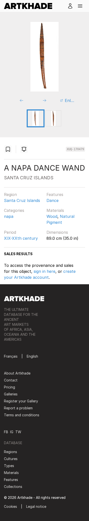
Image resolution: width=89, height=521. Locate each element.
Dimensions (57, 232)
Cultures (11, 459)
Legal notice (36, 506)
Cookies (10, 506)
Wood (51, 216)
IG (11, 432)
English (32, 356)
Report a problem (18, 408)
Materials (55, 210)
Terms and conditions (21, 415)
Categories (14, 210)
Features (54, 194)
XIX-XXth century (21, 238)
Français (11, 356)
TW (18, 432)
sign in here (44, 271)
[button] (80, 6)
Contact (11, 380)
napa (8, 216)
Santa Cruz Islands (22, 200)
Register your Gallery (21, 401)
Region (10, 194)
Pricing (9, 387)
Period (10, 232)
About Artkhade (17, 373)
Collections (13, 486)
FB (6, 432)
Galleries (11, 394)
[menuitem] (30, 6)
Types (9, 466)
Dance (52, 200)
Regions (10, 452)
